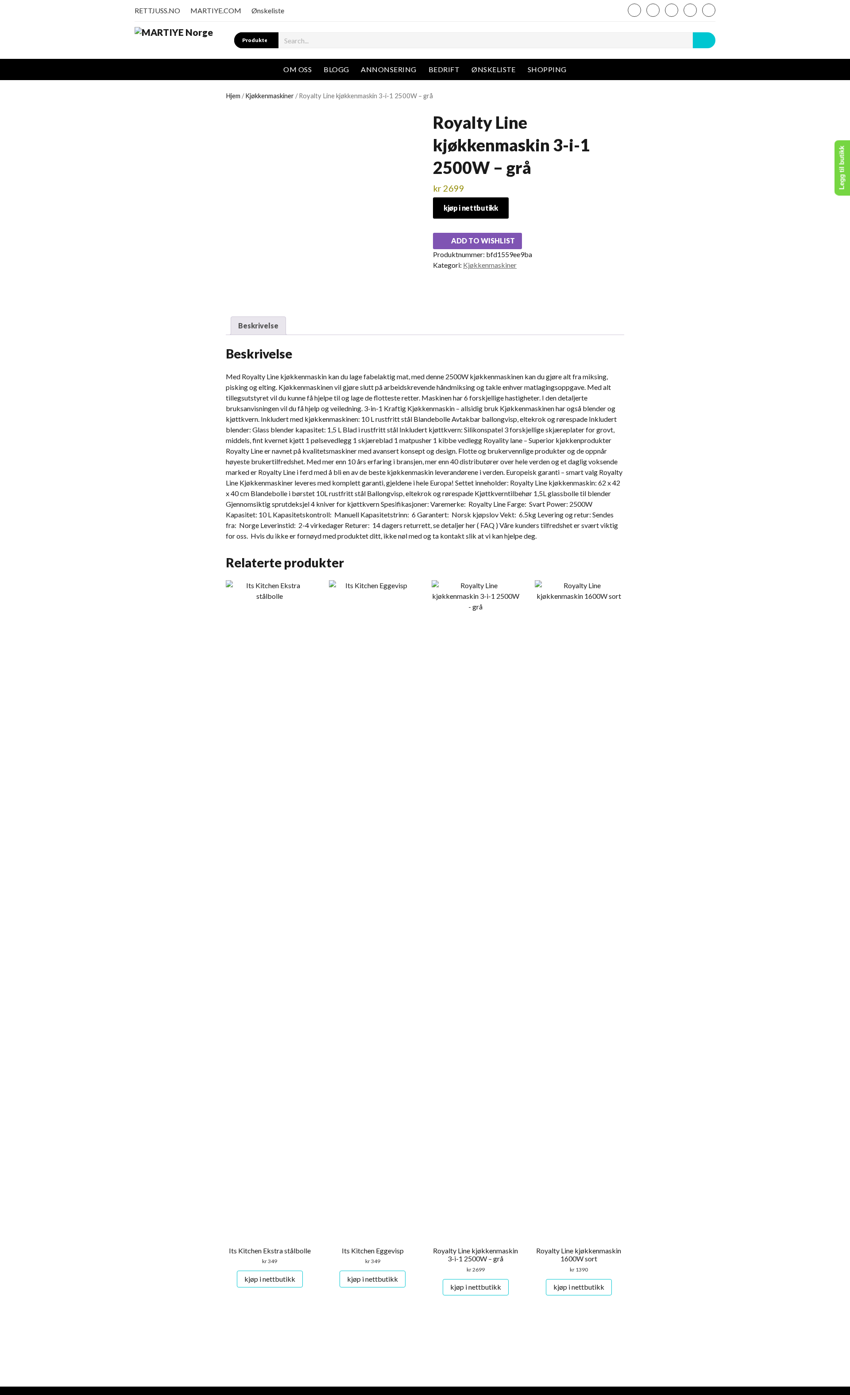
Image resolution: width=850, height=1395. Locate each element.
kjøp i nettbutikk (471, 208)
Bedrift (444, 69)
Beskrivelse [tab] (258, 325)
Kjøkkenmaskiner (269, 96)
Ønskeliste (267, 10)
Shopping (547, 69)
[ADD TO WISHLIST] (233, 590)
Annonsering (388, 69)
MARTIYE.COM (215, 10)
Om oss (297, 69)
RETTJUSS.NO (157, 10)
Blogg (336, 69)
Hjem (233, 96)
